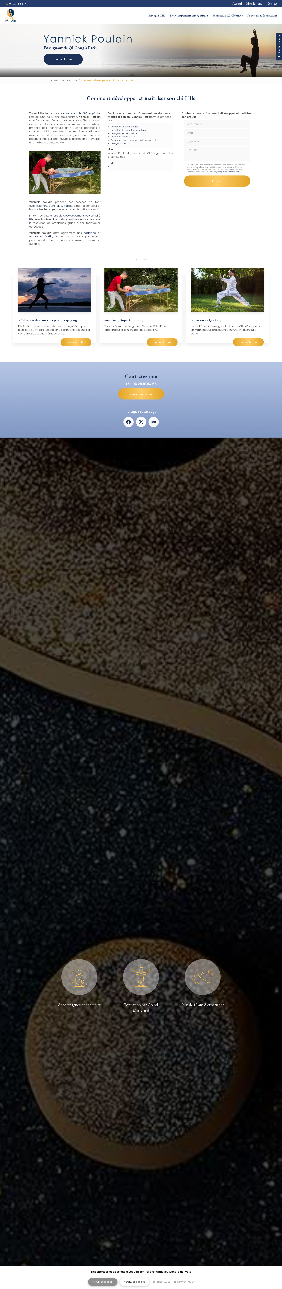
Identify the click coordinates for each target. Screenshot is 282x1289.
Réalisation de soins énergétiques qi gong (47, 320)
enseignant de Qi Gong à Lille (81, 113)
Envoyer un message (141, 394)
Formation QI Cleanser (227, 15)
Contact (272, 3)
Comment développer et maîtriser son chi (133, 140)
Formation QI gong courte (124, 126)
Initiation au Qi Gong (206, 320)
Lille (75, 80)
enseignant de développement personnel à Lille (65, 217)
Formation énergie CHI (122, 136)
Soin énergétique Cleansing (123, 320)
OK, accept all (104, 1281)
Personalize (162, 1281)
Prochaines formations (262, 15)
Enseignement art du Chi (123, 133)
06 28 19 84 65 (18, 4)
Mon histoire (254, 3)
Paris (113, 166)
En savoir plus (63, 59)
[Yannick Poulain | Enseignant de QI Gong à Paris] (10, 15)
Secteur (66, 80)
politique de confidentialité (228, 171)
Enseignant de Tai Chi (121, 143)
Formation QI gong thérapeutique (128, 130)
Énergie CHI (157, 15)
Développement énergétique (189, 15)
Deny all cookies (135, 1281)
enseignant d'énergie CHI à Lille (52, 206)
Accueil (237, 3)
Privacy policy (186, 1281)
